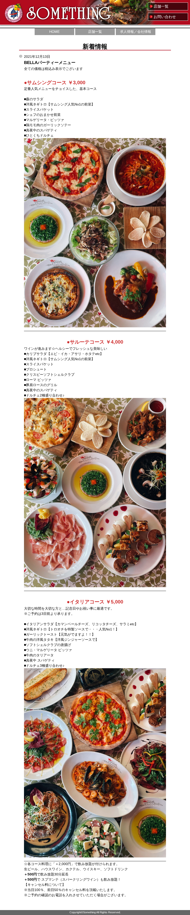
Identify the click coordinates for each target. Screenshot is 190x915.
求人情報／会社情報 (135, 32)
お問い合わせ (165, 17)
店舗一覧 (161, 6)
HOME (54, 32)
